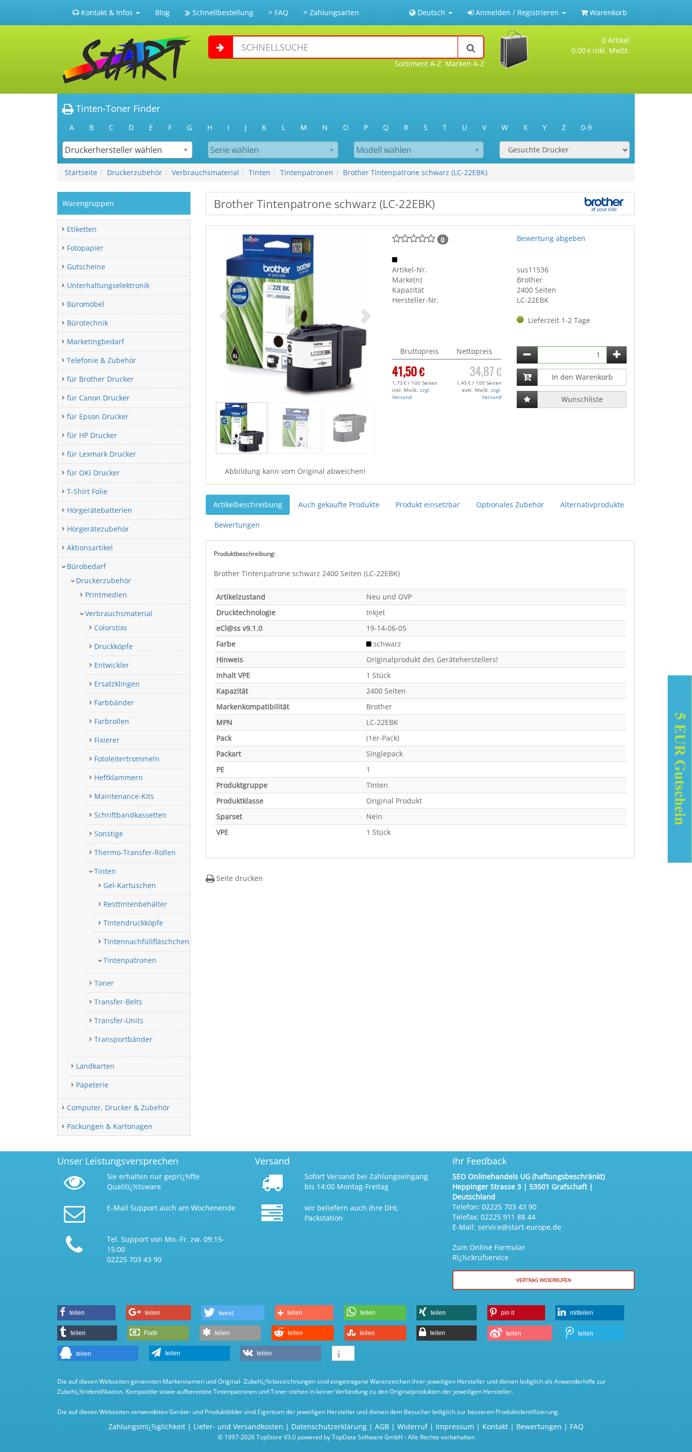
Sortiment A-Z (418, 63)
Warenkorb (607, 12)
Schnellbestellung (221, 12)
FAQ (577, 1426)
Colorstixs (110, 627)
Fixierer (107, 740)
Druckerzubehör (134, 172)
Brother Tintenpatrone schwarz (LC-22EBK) (415, 172)
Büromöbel (85, 304)
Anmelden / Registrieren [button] (517, 12)
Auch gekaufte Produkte (338, 504)
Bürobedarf (86, 566)
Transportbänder (123, 1039)
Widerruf (412, 1426)
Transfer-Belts (118, 1001)
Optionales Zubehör (510, 504)
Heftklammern (118, 777)
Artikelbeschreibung (247, 504)
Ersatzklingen (117, 684)
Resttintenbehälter (135, 904)
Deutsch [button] (431, 12)
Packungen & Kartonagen (109, 1126)
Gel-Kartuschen (129, 885)
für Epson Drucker (98, 416)
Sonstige (108, 833)
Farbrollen (111, 721)
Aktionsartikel (90, 547)
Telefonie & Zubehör (101, 360)
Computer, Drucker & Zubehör (118, 1107)
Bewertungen (237, 525)
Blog (162, 12)
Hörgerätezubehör (98, 529)
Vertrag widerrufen (543, 1279)
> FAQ (278, 12)
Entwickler (111, 665)
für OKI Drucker (93, 472)
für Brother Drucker (100, 379)
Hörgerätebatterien (99, 510)
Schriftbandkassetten (130, 815)
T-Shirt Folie (87, 491)
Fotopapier (85, 248)
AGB (382, 1426)
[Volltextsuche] (471, 47)
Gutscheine (86, 266)
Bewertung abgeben (551, 238)
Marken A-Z (464, 63)
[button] (226, 314)
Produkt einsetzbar (428, 504)
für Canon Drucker (98, 397)
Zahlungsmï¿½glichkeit (146, 1426)
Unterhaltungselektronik (108, 285)
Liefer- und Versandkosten (238, 1426)
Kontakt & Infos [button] (107, 12)
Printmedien (106, 594)
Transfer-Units (118, 1020)
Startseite (81, 172)
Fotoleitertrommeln (127, 758)
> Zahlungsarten (331, 12)
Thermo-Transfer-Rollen (135, 852)
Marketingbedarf (95, 341)
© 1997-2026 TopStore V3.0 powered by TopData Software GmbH (310, 1437)
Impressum (455, 1426)
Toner (104, 983)
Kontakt (495, 1426)
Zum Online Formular (488, 1247)
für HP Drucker (92, 435)
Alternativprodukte (592, 504)
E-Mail (117, 1208)
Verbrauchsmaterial (205, 172)
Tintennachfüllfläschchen (146, 941)
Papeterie (92, 1085)
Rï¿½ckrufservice (480, 1257)
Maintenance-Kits (124, 796)
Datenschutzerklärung (329, 1426)
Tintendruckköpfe (133, 922)
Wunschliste (582, 399)
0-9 (586, 127)
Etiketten (82, 229)
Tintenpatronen (306, 172)
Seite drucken (238, 878)
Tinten (260, 172)
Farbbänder (114, 702)
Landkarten (95, 1066)
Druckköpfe (113, 646)
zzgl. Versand (411, 393)
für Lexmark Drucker (101, 454)
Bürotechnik (87, 323)
